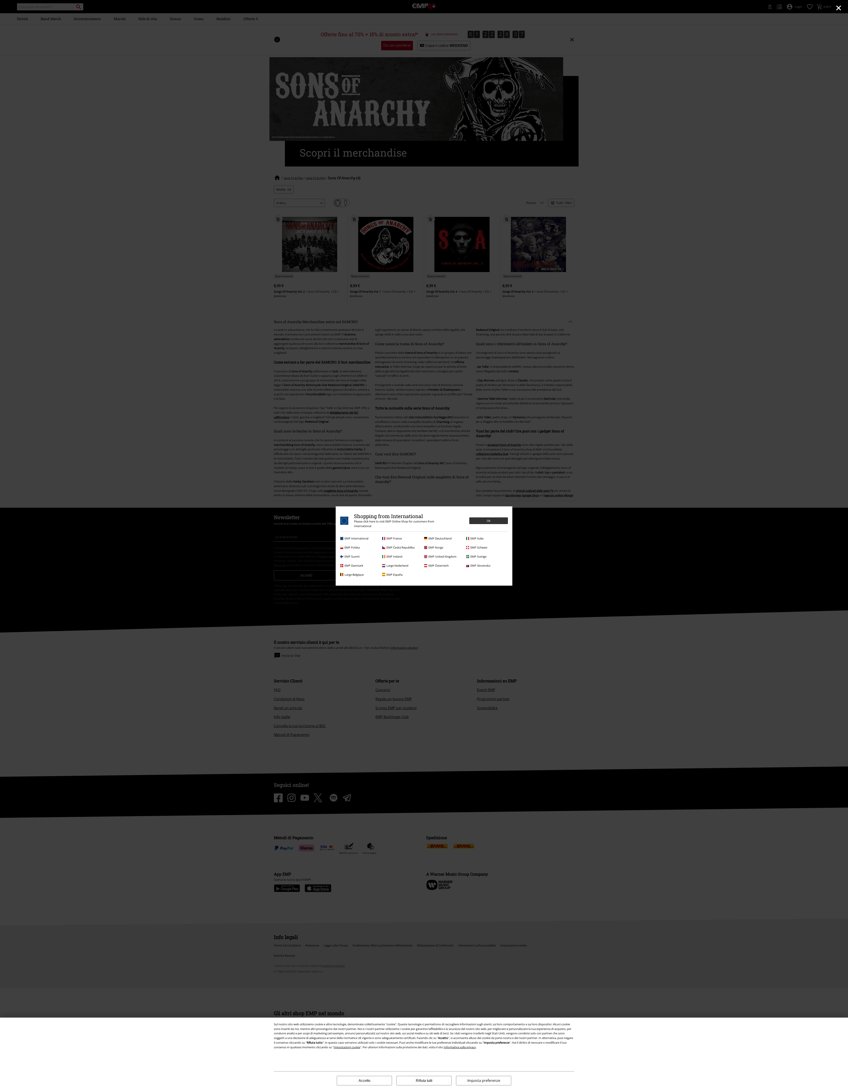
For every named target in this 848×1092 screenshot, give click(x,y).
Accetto (364, 1081)
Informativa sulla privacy (460, 1047)
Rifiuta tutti (424, 1081)
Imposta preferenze (483, 1080)
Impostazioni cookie (347, 1047)
